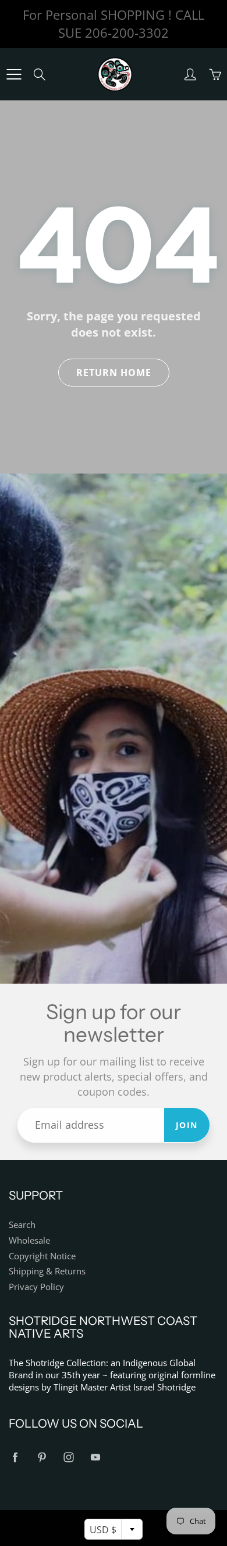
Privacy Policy (36, 1286)
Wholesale (29, 1240)
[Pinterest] (41, 1457)
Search (22, 1224)
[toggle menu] (13, 74)
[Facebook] (15, 1457)
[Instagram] (68, 1457)
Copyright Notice (42, 1256)
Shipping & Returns (47, 1271)
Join (187, 1124)
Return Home (113, 372)
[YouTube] (95, 1457)
